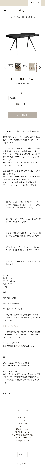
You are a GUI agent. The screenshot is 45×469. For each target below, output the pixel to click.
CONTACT (22, 418)
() (35, 3)
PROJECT (22, 426)
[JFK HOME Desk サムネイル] (11, 66)
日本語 (21, 455)
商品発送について (23, 432)
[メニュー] (5, 10)
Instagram (23, 410)
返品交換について (23, 440)
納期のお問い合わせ (11, 326)
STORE (23, 421)
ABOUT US (22, 423)
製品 (18, 17)
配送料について (22, 429)
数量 (18, 104)
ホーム (12, 17)
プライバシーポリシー (22, 438)
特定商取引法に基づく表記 (22, 435)
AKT (25, 464)
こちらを (18, 346)
